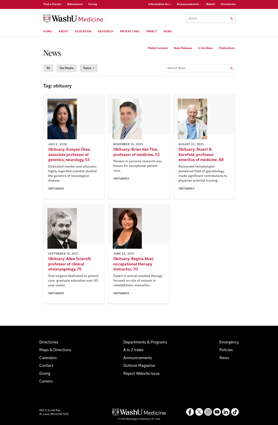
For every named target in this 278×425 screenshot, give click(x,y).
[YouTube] (217, 412)
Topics (87, 68)
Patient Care (130, 31)
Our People (66, 68)
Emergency (229, 342)
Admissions (75, 4)
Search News (176, 68)
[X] (199, 412)
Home (47, 31)
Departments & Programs (145, 342)
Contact (46, 366)
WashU (210, 4)
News (168, 31)
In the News (205, 48)
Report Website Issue (141, 374)
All (48, 68)
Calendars (48, 358)
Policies (226, 350)
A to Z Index (133, 350)
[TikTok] (235, 412)
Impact (151, 31)
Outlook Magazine (139, 366)
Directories (228, 4)
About (63, 31)
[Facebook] (190, 412)
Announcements (188, 4)
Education (83, 31)
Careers (46, 382)
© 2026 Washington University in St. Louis (139, 419)
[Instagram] (208, 412)
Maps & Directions (55, 350)
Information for (159, 4)
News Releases (183, 48)
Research (105, 31)
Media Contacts (158, 48)
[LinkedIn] (226, 412)
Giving (92, 4)
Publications (227, 48)
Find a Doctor (52, 4)
